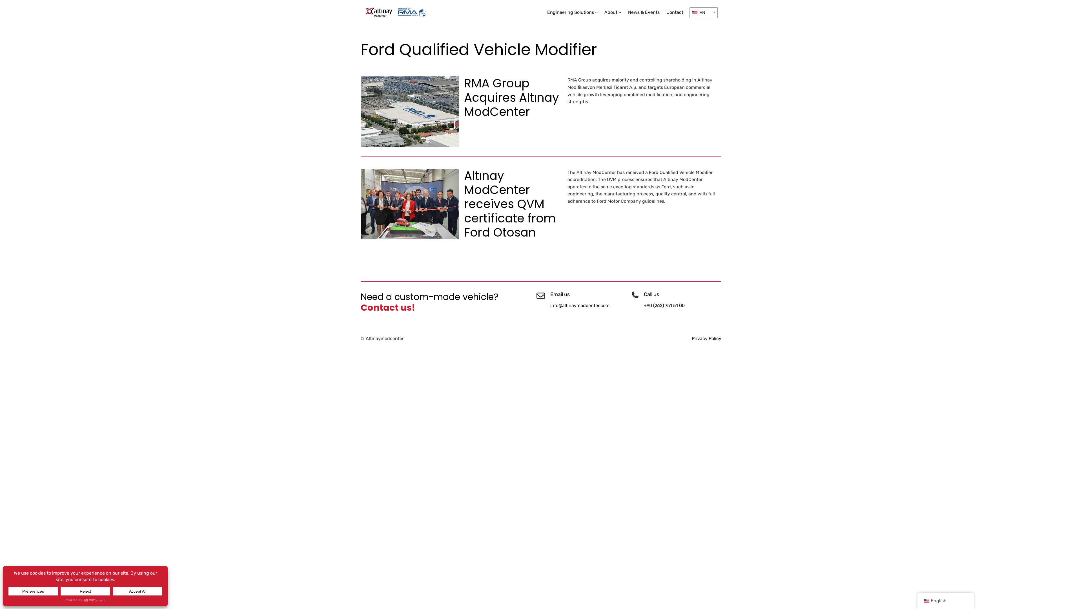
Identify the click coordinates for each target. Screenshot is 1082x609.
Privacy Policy (706, 338)
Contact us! (388, 307)
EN (701, 12)
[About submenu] (619, 12)
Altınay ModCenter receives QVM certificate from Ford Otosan (510, 204)
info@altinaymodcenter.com (579, 305)
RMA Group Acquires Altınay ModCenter (511, 97)
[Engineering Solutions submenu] (596, 12)
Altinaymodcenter (385, 338)
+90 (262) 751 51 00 (664, 305)
